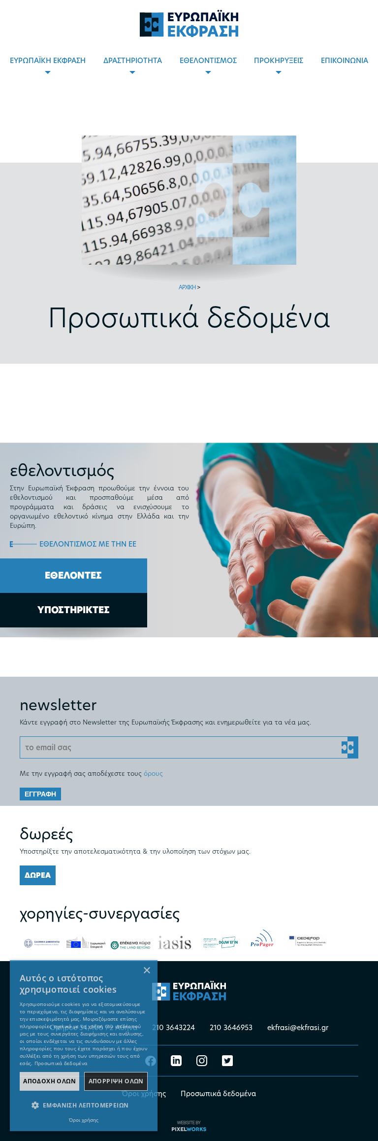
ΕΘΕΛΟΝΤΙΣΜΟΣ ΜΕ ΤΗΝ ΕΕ (87, 544)
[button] (84, 1105)
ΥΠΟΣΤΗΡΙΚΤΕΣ (73, 610)
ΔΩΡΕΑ (38, 875)
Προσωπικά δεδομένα (218, 1093)
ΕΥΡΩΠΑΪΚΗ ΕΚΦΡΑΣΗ (48, 60)
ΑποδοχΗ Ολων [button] (49, 1081)
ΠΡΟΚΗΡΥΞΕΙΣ (278, 60)
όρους (153, 773)
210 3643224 (173, 1027)
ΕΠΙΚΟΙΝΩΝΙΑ (344, 60)
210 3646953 (231, 1027)
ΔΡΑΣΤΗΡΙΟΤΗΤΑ (132, 60)
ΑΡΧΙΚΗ (187, 287)
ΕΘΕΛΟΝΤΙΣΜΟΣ (208, 60)
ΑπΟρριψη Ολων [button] (116, 1081)
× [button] (146, 970)
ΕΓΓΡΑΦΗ (40, 794)
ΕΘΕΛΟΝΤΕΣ (73, 575)
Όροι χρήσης (83, 1119)
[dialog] (84, 1045)
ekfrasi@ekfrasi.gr (297, 1027)
